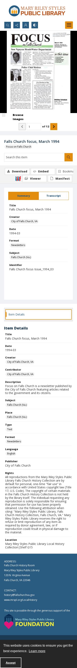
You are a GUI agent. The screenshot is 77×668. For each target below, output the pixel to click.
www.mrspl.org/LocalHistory (20, 600)
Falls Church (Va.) (21, 257)
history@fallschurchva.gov (19, 595)
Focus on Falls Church (18, 146)
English (11, 453)
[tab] (23, 196)
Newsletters (18, 245)
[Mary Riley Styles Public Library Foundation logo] (29, 621)
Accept (11, 662)
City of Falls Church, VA (24, 221)
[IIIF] (18, 178)
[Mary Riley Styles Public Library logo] (37, 11)
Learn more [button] (37, 651)
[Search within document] (68, 157)
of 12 (45, 126)
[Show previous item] (22, 126)
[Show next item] (53, 126)
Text (9, 429)
